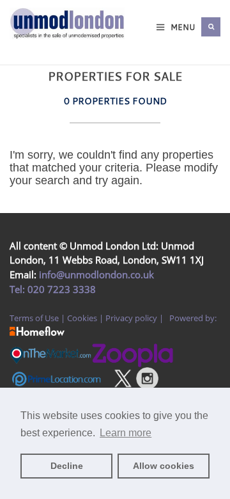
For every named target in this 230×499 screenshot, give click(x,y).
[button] (210, 26)
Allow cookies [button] (163, 466)
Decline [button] (66, 466)
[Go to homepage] (19, 40)
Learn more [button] (125, 432)
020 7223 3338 (60, 289)
